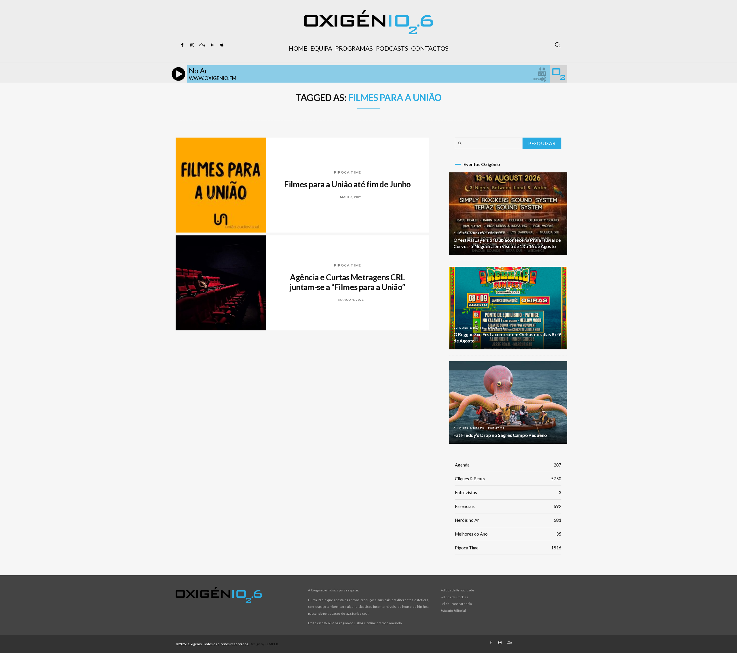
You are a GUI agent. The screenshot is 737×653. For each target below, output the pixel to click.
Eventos (496, 233)
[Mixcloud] (202, 45)
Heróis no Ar (508, 520)
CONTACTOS (430, 48)
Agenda (508, 464)
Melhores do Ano (508, 533)
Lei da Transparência (456, 604)
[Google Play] (211, 45)
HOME (297, 48)
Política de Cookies (454, 597)
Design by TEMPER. (264, 644)
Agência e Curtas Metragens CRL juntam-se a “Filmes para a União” (347, 282)
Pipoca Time (347, 172)
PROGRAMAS (354, 48)
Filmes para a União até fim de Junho (347, 184)
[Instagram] (192, 45)
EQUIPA (321, 48)
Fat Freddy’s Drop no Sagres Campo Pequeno (500, 435)
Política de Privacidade (457, 590)
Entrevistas (508, 492)
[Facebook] (182, 45)
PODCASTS (392, 48)
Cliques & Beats (468, 233)
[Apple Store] (221, 45)
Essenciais (508, 506)
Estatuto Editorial (453, 610)
